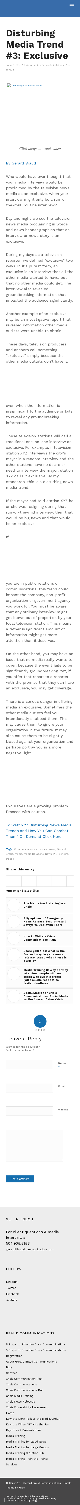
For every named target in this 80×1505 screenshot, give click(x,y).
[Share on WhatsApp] (25, 881)
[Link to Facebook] (51, 1492)
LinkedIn (11, 1281)
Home (10, 1413)
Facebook (12, 1294)
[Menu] (72, 4)
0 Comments (31, 65)
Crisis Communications (21, 1384)
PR (55, 853)
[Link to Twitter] (58, 1492)
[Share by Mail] (70, 881)
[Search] (62, 4)
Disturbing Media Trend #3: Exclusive (37, 44)
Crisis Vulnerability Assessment (27, 1407)
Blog (9, 1367)
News (48, 853)
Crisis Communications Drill (25, 1390)
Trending (63, 853)
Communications (24, 849)
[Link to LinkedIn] (64, 1492)
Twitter (11, 1288)
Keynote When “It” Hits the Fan (27, 1424)
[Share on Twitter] (17, 881)
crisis (39, 849)
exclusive (49, 849)
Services (11, 1464)
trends (10, 858)
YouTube (11, 1300)
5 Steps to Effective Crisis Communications (36, 1344)
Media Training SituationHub (25, 1453)
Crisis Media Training (19, 1395)
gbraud (10, 69)
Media (18, 853)
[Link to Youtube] (71, 1492)
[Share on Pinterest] (32, 881)
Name (62, 1065)
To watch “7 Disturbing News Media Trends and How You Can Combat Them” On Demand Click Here (39, 831)
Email (61, 1088)
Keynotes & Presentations (23, 1430)
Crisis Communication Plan (24, 1378)
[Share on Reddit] (62, 881)
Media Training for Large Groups (27, 1447)
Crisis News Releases (20, 1401)
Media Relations (54, 65)
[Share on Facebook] (10, 881)
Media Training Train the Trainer (27, 1458)
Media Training (15, 1435)
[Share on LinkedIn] (40, 881)
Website (63, 1109)
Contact (11, 1373)
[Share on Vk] (55, 881)
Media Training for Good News (26, 1441)
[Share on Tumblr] (47, 881)
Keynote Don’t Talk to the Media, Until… (33, 1418)
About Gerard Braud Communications (31, 1361)
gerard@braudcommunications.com (30, 1249)
